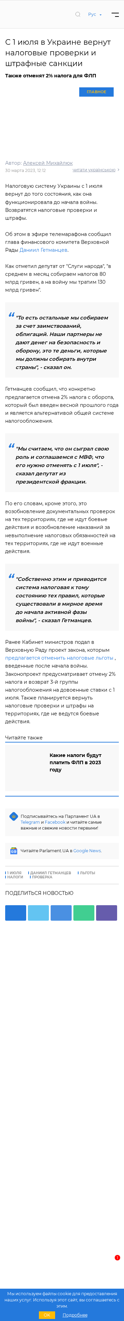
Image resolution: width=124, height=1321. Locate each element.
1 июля (14, 873)
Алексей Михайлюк (48, 163)
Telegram (30, 822)
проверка (42, 877)
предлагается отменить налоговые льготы (59, 658)
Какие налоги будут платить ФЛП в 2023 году (75, 762)
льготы (87, 873)
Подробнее (75, 1315)
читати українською (94, 169)
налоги (15, 877)
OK (47, 1315)
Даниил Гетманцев (44, 250)
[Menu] (115, 14)
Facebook (55, 822)
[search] (78, 14)
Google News (87, 850)
